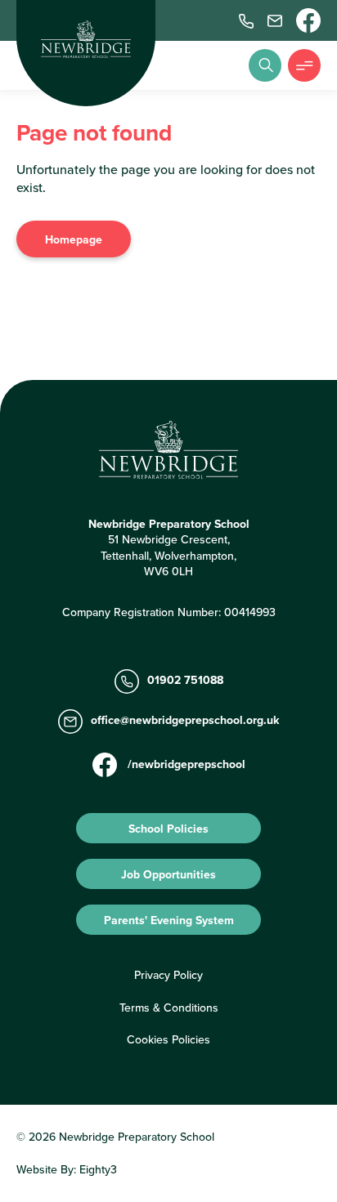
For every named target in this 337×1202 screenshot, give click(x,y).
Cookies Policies (168, 1039)
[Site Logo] (86, 39)
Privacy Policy (168, 975)
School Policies (168, 828)
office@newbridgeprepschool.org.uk (185, 721)
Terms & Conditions (168, 1007)
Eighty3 (98, 1169)
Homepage (73, 239)
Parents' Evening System (169, 920)
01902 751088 (185, 680)
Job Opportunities (168, 874)
